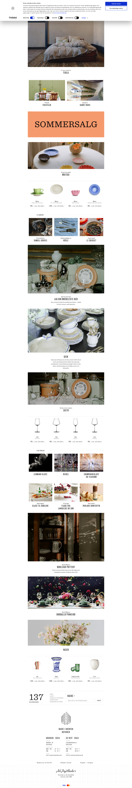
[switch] (47, 18)
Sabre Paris (54, 699)
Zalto (52, 696)
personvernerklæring (60, 13)
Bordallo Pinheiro (56, 698)
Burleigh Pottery (56, 701)
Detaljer (84, 17)
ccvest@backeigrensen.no (74, 755)
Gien (51, 694)
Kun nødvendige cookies (116, 8)
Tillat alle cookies (116, 3)
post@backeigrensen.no (54, 755)
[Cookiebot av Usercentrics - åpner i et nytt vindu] (13, 18)
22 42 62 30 (48, 763)
